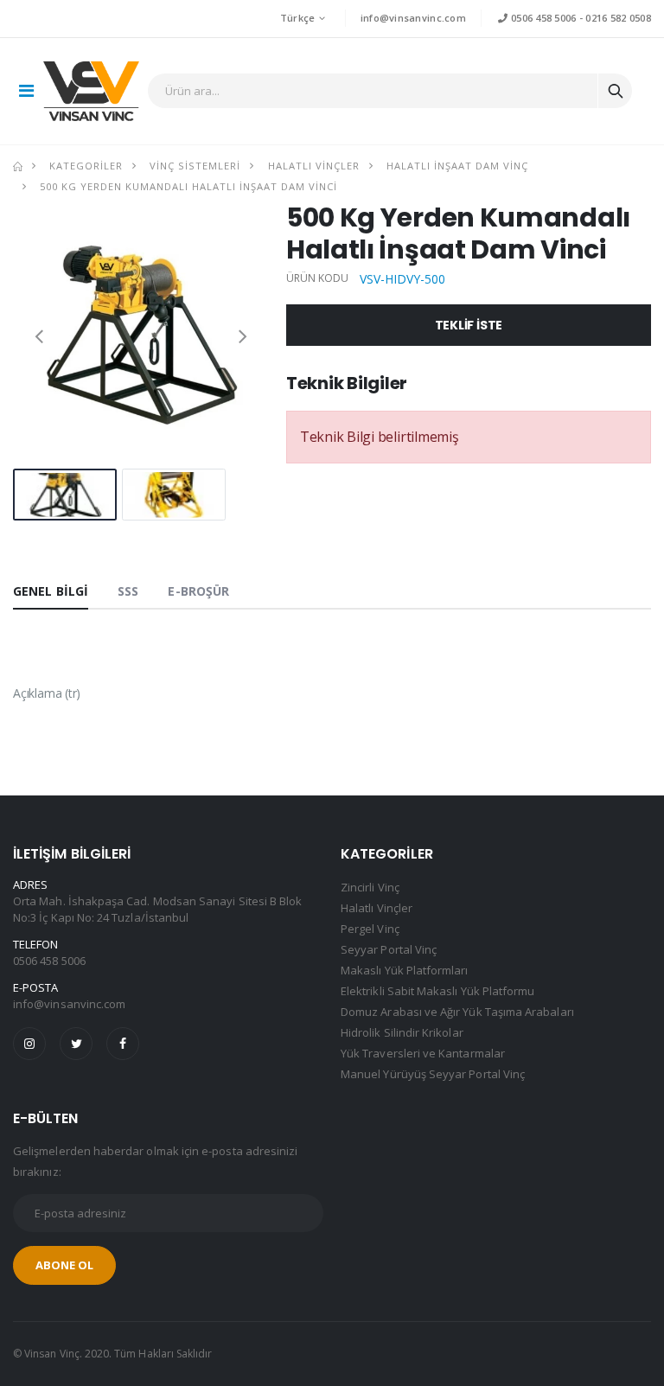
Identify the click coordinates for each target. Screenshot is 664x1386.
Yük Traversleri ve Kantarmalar (423, 1053)
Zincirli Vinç (370, 887)
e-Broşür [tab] (198, 591)
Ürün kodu (317, 278)
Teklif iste (469, 325)
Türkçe (298, 17)
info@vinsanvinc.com (413, 17)
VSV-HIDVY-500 (402, 279)
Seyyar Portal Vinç (389, 949)
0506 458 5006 (542, 17)
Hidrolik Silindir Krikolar (402, 1032)
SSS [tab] (128, 591)
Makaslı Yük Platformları (405, 970)
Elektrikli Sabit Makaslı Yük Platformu (437, 991)
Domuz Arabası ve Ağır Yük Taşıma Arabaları (457, 1011)
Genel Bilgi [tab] (50, 591)
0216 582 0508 (618, 17)
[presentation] (39, 336)
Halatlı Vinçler (314, 165)
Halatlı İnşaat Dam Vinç (457, 165)
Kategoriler (86, 165)
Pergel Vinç (370, 928)
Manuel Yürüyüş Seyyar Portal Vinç (433, 1074)
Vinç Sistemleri (195, 165)
